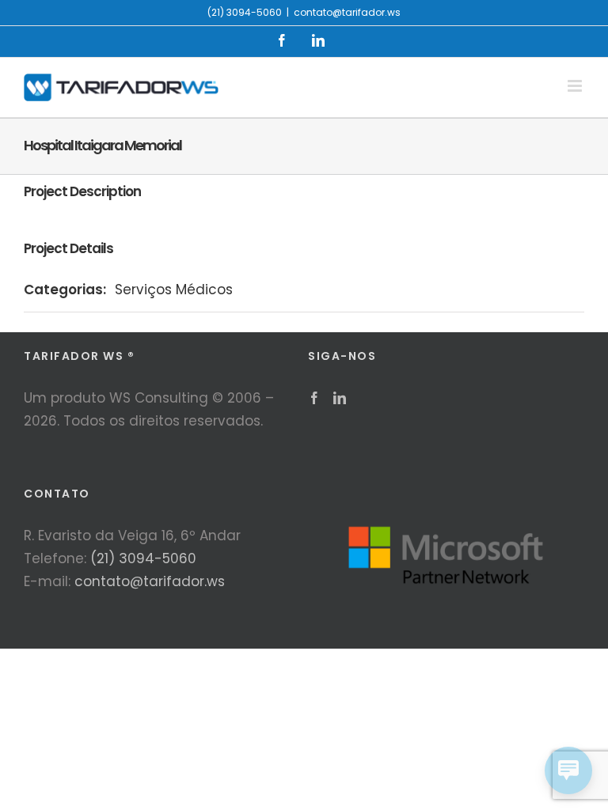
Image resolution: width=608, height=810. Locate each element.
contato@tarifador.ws (347, 12)
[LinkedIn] (339, 398)
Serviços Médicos (174, 289)
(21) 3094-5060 (143, 558)
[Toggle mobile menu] (576, 86)
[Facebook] (314, 398)
